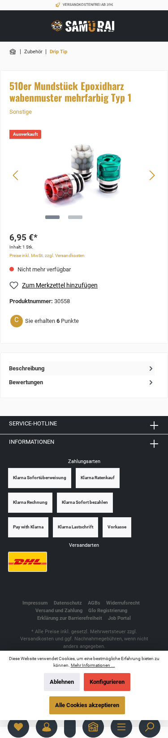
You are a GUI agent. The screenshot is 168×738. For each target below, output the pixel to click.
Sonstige (20, 111)
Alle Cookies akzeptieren (87, 705)
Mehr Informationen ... (93, 665)
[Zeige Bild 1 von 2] (52, 217)
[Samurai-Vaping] (13, 52)
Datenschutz (68, 603)
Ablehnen (62, 681)
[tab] (82, 368)
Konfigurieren (107, 681)
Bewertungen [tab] (26, 382)
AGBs (94, 603)
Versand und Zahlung (58, 611)
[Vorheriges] (16, 175)
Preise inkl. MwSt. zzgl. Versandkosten (47, 255)
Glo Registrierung (107, 611)
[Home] (93, 727)
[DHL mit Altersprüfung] (27, 562)
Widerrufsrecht (123, 603)
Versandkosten (37, 639)
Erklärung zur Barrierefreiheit (69, 618)
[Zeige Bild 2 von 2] (75, 217)
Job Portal (119, 618)
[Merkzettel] (18, 727)
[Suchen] (149, 727)
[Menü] (121, 727)
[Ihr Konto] (46, 727)
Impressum (35, 603)
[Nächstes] (152, 175)
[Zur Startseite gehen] (84, 26)
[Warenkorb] (70, 727)
